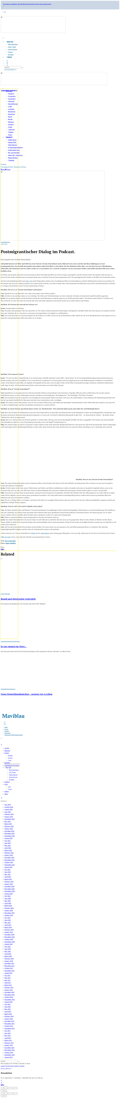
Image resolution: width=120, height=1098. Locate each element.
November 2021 (9, 860)
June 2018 (7, 949)
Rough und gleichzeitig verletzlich (18, 598)
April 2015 (7, 1038)
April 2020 (7, 903)
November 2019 (9, 913)
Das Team (12, 772)
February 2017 (9, 987)
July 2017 (7, 975)
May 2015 (7, 1035)
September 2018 (9, 942)
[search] (22, 67)
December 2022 (9, 831)
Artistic (6, 748)
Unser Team (12, 47)
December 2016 (9, 992)
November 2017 (9, 966)
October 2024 (8, 807)
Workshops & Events (9, 90)
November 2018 (9, 937)
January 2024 (8, 817)
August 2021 (8, 867)
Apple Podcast (45, 533)
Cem (30, 281)
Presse (10, 52)
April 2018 (7, 954)
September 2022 (9, 836)
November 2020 (9, 889)
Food (10, 789)
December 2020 (9, 886)
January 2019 (8, 932)
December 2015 (9, 1021)
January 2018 (8, 961)
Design (6, 753)
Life (9, 787)
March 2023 (8, 824)
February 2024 (9, 814)
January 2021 (8, 884)
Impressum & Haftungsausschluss (13, 735)
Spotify (33, 533)
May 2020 (7, 901)
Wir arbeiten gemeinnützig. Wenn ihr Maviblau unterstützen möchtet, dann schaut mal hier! (27, 4)
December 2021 (9, 857)
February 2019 (9, 930)
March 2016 (8, 1014)
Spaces (10, 758)
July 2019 (7, 918)
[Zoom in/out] (15, 1088)
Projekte (7, 763)
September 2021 (9, 865)
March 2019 (8, 927)
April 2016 (7, 1011)
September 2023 (9, 819)
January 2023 (8, 829)
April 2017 (7, 983)
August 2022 (8, 838)
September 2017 (9, 971)
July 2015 (7, 1031)
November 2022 (9, 833)
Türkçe (9, 57)
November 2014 (9, 1050)
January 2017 (8, 990)
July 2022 (7, 841)
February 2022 (9, 853)
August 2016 (8, 1002)
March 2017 (8, 985)
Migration (17, 641)
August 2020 (8, 894)
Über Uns (10, 42)
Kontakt (6, 731)
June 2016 (7, 1007)
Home (6, 727)
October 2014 (8, 1052)
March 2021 (8, 879)
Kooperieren (13, 777)
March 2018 (8, 956)
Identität (3, 641)
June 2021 (7, 872)
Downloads (7, 733)
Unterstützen (12, 49)
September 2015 (9, 1028)
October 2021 (8, 862)
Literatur (7, 641)
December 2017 (9, 963)
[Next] (5, 1091)
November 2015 (9, 1023)
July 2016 (7, 1004)
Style (6, 784)
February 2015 (9, 1043)
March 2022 (8, 850)
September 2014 (9, 1055)
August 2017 (8, 973)
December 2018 (9, 934)
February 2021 (9, 881)
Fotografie (7, 1066)
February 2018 (9, 958)
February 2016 (9, 1016)
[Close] (2, 1088)
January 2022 (8, 855)
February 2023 (9, 826)
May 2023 (7, 821)
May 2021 (7, 874)
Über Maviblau (13, 44)
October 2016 (8, 997)
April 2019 (7, 925)
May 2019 (7, 922)
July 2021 (7, 870)
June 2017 (7, 978)
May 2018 (7, 951)
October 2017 (8, 968)
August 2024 (8, 809)
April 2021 (7, 877)
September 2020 (9, 891)
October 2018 (8, 939)
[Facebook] (4, 722)
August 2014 (8, 1057)
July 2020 (7, 896)
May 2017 (7, 980)
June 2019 (7, 920)
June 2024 (7, 812)
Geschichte (21, 1066)
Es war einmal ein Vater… (14, 646)
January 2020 (8, 910)
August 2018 (8, 944)
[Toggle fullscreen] (10, 1088)
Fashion (7, 782)
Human (10, 755)
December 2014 (9, 1048)
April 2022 (7, 848)
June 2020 (7, 898)
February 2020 (9, 908)
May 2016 (7, 1009)
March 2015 (8, 1040)
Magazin (7, 751)
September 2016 (9, 999)
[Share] (2, 1085)
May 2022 (7, 845)
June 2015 (7, 1033)
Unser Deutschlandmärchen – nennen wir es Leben (26, 694)
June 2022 (7, 843)
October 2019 (8, 915)
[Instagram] (4, 724)
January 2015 (8, 1045)
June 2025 (7, 805)
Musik (12, 1066)
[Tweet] (1, 1085)
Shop (6, 794)
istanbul (3, 1066)
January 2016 (8, 1019)
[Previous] (2, 1091)
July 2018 (7, 947)
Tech (9, 760)
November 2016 (9, 995)
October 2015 (8, 1026)
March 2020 (8, 906)
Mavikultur (12, 641)
